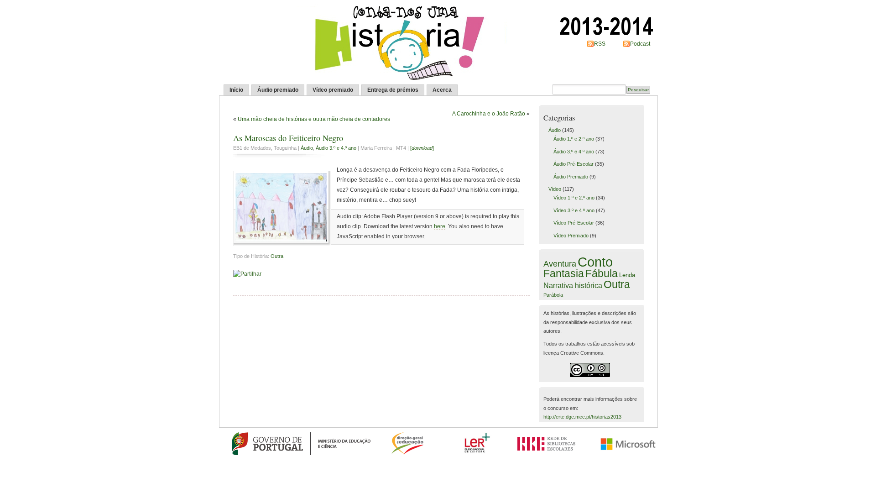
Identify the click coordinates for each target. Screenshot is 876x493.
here (439, 226)
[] (422, 148)
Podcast (640, 44)
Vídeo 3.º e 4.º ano (573, 210)
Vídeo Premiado (571, 235)
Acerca (442, 90)
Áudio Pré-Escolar (573, 164)
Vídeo (554, 189)
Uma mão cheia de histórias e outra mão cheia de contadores (314, 119)
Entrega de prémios (392, 90)
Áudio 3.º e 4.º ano (336, 148)
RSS (599, 44)
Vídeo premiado (333, 90)
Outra (277, 256)
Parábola (553, 295)
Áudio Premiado (570, 176)
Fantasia (563, 273)
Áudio (307, 148)
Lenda (627, 275)
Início (236, 90)
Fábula (601, 273)
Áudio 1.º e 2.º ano (573, 139)
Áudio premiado (277, 90)
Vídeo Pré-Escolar (573, 223)
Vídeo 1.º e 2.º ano (573, 197)
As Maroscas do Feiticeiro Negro (288, 137)
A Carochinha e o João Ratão (488, 113)
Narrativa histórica (572, 285)
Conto (595, 261)
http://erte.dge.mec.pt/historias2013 (582, 417)
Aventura (559, 263)
